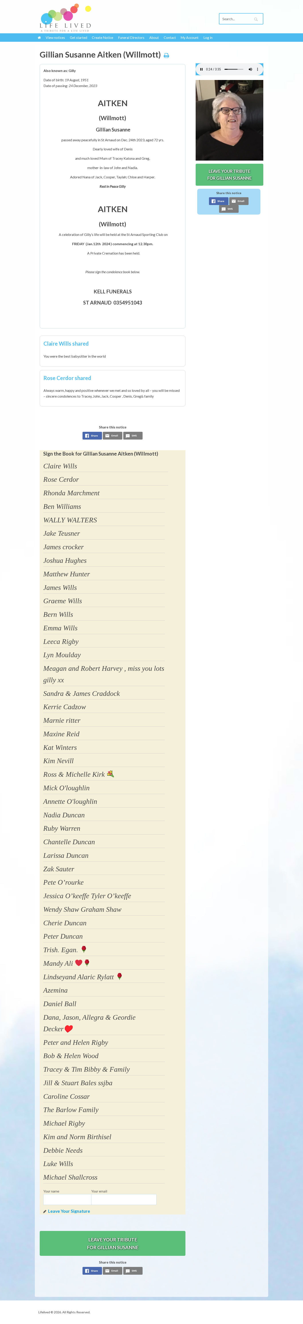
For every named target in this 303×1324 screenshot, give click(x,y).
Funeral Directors (131, 38)
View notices (55, 38)
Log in (207, 38)
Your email (99, 1191)
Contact (170, 38)
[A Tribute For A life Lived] (65, 18)
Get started (78, 38)
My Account (190, 38)
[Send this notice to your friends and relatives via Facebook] (92, 437)
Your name (51, 1191)
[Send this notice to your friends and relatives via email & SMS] (112, 437)
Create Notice (102, 38)
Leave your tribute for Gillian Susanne (112, 1243)
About (154, 38)
